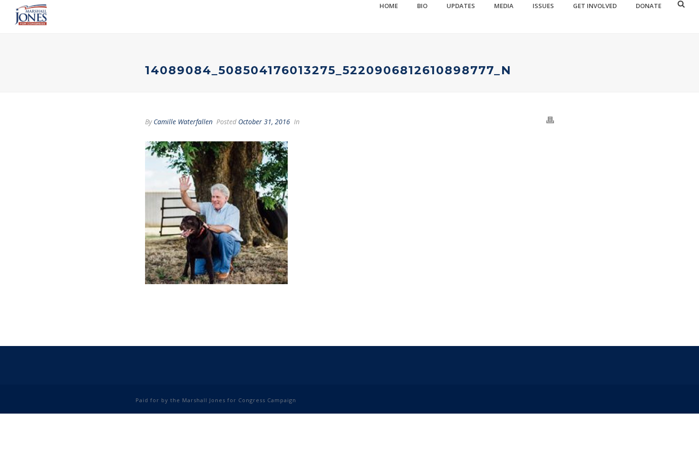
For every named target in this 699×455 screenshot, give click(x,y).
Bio (422, 5)
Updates (461, 5)
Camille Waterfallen (183, 121)
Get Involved (595, 5)
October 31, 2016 (264, 121)
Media (504, 5)
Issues (543, 5)
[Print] (550, 120)
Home (388, 5)
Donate (648, 5)
